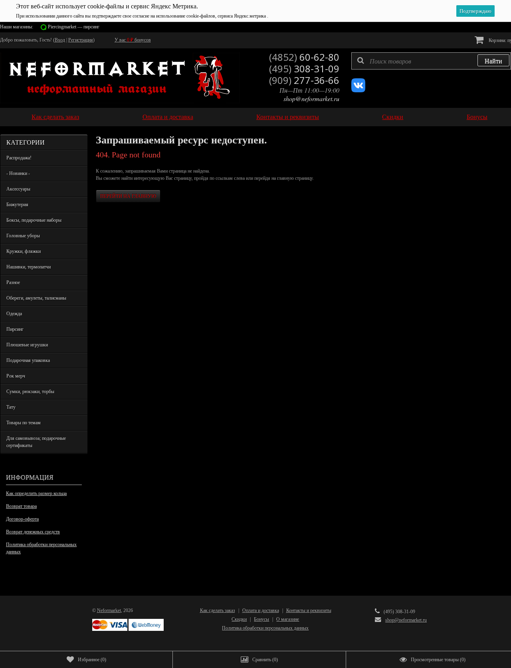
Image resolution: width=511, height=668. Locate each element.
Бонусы (477, 116)
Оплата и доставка (168, 116)
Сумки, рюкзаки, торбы (30, 391)
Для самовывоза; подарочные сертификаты (36, 441)
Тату (11, 407)
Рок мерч (15, 376)
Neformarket (109, 610)
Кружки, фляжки (23, 251)
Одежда (14, 313)
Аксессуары (18, 189)
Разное (13, 282)
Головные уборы (23, 236)
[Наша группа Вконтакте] (358, 90)
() (92, 659)
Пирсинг (15, 329)
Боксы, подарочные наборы (33, 220)
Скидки (392, 116)
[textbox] (431, 61)
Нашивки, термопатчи (28, 267)
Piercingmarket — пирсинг (73, 27)
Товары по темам (23, 422)
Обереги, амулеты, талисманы (36, 298)
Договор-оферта (22, 519)
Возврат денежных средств (33, 532)
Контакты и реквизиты (287, 116)
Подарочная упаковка (28, 360)
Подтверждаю (475, 11)
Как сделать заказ (55, 116)
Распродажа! (19, 158)
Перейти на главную (128, 196)
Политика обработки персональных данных (41, 548)
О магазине (287, 619)
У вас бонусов (133, 40)
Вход (60, 40)
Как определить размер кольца (36, 493)
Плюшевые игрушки (27, 345)
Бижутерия (17, 204)
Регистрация (80, 40)
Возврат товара (21, 506)
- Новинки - (18, 173)
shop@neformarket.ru (311, 98)
